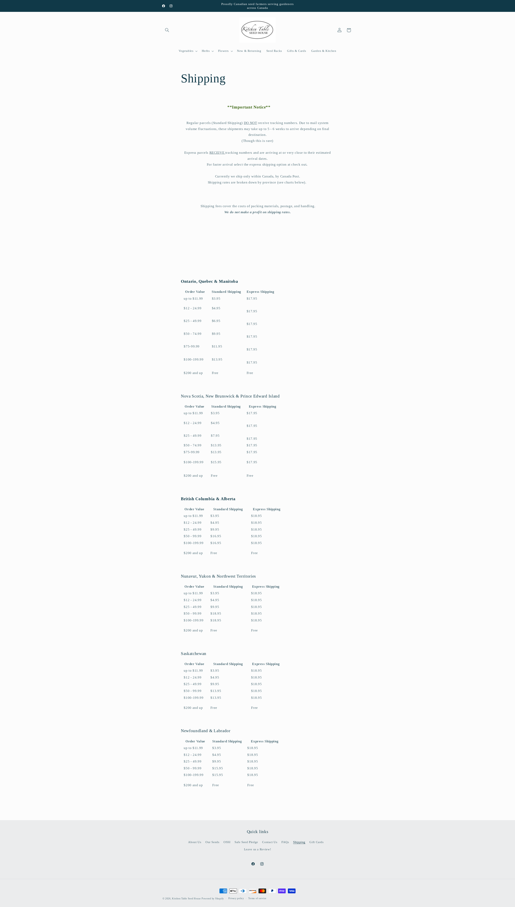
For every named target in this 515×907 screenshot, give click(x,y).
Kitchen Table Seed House (186, 898)
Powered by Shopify (213, 898)
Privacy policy (236, 898)
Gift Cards (316, 842)
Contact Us (269, 842)
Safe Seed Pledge (246, 842)
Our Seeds (212, 842)
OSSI (227, 842)
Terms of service (257, 898)
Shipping (299, 842)
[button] (167, 30)
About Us (194, 842)
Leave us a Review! (257, 849)
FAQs (285, 842)
